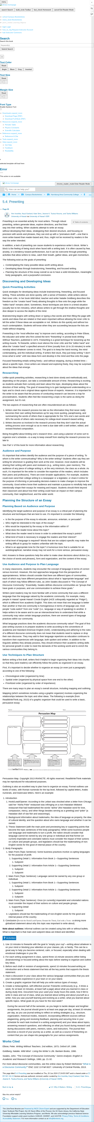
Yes (7, 1099)
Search (6, 189)
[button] (9, 148)
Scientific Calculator (12, 130)
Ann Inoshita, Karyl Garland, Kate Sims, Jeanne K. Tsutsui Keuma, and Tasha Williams (44, 214)
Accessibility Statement (11, 1118)
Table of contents (81, 222)
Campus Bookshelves (33, 195)
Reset (4, 66)
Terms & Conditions (81, 1116)
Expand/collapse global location (90, 194)
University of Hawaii (18, 216)
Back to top (7, 1087)
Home (14, 195)
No (16, 1099)
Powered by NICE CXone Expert (37, 1109)
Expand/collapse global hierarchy (5, 194)
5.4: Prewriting (20, 1073)
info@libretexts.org (55, 1118)
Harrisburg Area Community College (64, 195)
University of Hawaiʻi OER (39, 216)
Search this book (6, 41)
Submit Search (7, 49)
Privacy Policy (67, 1116)
